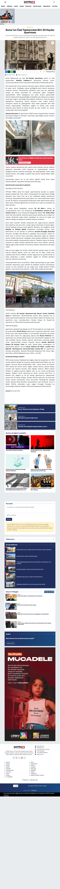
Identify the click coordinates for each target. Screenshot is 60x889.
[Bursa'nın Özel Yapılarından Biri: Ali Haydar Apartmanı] (30, 55)
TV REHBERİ (9, 777)
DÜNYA (32, 765)
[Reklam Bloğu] (30, 694)
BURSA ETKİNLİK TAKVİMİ (37, 775)
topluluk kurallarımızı (20, 524)
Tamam (6, 795)
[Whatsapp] (24, 758)
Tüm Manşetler (41, 751)
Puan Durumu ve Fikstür (43, 749)
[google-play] (33, 780)
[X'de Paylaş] (9, 71)
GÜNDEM (9, 6)
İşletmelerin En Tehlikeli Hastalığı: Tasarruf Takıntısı (16, 470)
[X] (16, 758)
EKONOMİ (28, 6)
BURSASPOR (46, 6)
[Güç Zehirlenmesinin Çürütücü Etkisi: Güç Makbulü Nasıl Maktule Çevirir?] (17, 480)
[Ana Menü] (5, 2)
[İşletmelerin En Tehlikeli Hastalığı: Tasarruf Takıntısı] (17, 461)
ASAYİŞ (16, 6)
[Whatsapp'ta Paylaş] (11, 71)
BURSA (3, 6)
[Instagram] (19, 758)
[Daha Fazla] (14, 71)
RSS (16, 785)
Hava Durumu (40, 746)
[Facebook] (14, 758)
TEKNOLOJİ (34, 773)
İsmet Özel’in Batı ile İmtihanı (14, 450)
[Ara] (54, 2)
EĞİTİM (8, 767)
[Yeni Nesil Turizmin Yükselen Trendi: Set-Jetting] (42, 480)
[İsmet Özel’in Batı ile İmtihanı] (17, 442)
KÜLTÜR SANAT (37, 6)
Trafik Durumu (40, 747)
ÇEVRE (8, 765)
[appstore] (25, 780)
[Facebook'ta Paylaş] (6, 71)
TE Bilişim (34, 790)
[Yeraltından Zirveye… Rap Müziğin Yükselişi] (42, 442)
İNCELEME (30, 27)
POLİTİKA (54, 6)
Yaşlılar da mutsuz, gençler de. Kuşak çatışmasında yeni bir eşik (41, 470)
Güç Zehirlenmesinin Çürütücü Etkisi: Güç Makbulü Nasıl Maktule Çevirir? (16, 489)
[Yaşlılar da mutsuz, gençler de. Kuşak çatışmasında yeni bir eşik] (42, 461)
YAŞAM (22, 6)
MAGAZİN (33, 770)
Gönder (9, 519)
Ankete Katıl (10, 643)
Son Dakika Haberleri (42, 752)
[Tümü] (53, 539)
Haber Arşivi (40, 754)
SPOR (7, 773)
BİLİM (32, 762)
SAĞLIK (33, 772)
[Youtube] (22, 758)
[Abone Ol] (50, 71)
